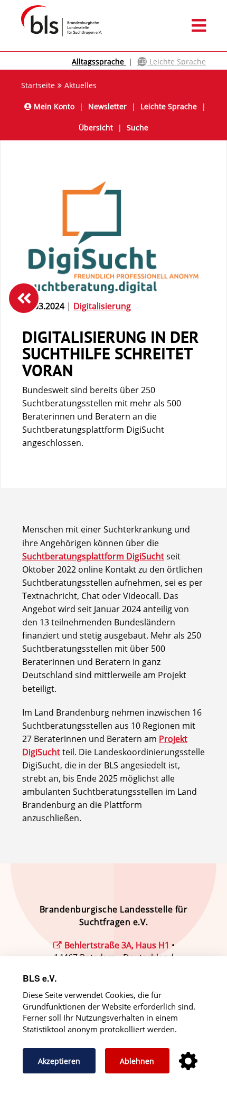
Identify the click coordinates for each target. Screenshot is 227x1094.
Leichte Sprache (176, 61)
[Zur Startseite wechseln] (56, 36)
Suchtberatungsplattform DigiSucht (93, 556)
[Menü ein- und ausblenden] (113, 25)
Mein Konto (53, 106)
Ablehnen (137, 1061)
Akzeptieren (59, 1061)
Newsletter (107, 106)
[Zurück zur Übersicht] (23, 298)
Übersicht (96, 127)
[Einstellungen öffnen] (188, 1061)
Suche (137, 127)
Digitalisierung (102, 306)
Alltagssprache (99, 61)
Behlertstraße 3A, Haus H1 (116, 945)
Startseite (38, 85)
